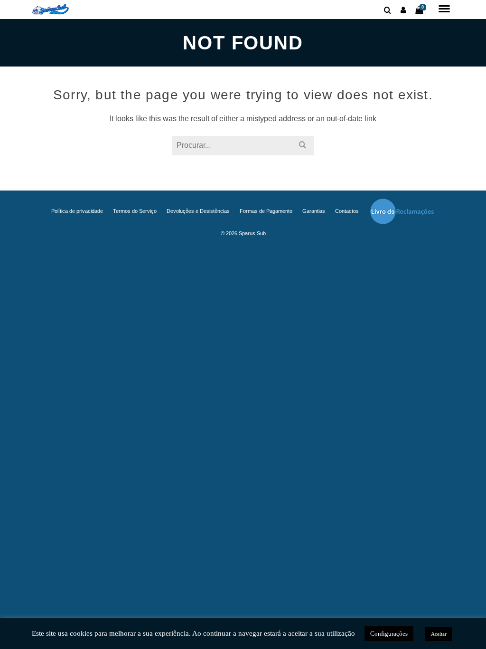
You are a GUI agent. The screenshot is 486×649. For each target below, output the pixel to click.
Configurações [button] (389, 633)
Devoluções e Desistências (198, 211)
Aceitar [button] (439, 634)
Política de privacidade (77, 211)
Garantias (313, 211)
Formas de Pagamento (266, 211)
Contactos (347, 211)
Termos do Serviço (135, 211)
